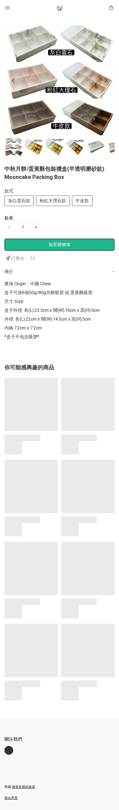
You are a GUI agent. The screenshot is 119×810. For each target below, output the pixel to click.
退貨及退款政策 (23, 787)
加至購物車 (59, 244)
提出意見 (11, 798)
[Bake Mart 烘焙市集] (59, 7)
